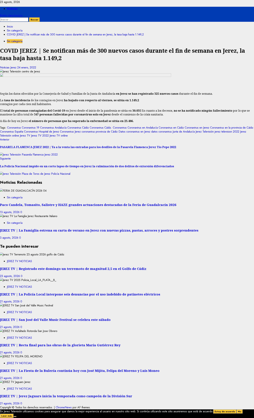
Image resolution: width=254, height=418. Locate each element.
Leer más (6, 415)
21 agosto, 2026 (10, 301)
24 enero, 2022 (26, 67)
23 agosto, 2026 (10, 276)
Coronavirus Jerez (70, 132)
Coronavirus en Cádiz (171, 128)
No (239, 411)
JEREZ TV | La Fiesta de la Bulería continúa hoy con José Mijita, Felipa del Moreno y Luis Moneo (79, 370)
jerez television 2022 (227, 132)
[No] (15, 416)
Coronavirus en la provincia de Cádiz (231, 128)
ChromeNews (64, 407)
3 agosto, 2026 (9, 238)
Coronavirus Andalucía (53, 128)
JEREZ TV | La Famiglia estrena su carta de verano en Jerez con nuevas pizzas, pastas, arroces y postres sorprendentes (99, 230)
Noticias (12, 9)
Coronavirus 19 (30, 128)
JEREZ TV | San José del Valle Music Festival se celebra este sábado (55, 319)
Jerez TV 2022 (40, 136)
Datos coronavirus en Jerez (134, 132)
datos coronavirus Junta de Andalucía (173, 132)
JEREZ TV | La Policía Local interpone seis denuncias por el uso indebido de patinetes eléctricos (80, 294)
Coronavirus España (11, 132)
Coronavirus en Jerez (197, 128)
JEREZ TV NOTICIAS (19, 261)
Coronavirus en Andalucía (143, 128)
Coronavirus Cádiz (78, 128)
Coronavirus (14, 128)
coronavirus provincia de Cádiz (100, 132)
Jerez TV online (59, 136)
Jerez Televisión (205, 132)
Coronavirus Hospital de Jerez (41, 132)
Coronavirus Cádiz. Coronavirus (108, 128)
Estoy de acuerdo (225, 411)
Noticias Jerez (8, 67)
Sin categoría (14, 41)
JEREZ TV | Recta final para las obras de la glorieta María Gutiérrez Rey (60, 345)
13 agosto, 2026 (10, 212)
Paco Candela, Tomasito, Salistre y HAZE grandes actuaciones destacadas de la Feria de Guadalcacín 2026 (88, 205)
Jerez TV (25, 136)
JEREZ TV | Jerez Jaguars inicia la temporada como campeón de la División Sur (66, 396)
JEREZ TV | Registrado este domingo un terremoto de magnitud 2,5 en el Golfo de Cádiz (73, 268)
